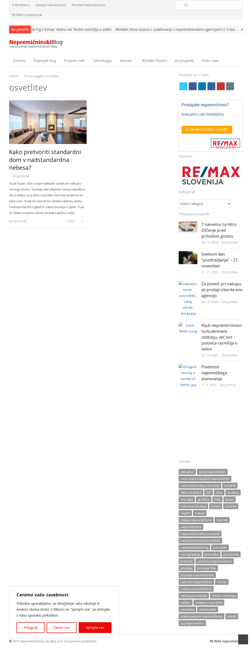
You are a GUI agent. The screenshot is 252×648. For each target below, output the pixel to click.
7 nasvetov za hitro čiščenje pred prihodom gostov (218, 230)
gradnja (203, 499)
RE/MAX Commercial (27, 15)
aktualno (187, 472)
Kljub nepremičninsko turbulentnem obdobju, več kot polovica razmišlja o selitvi (221, 337)
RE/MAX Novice (154, 60)
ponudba (212, 554)
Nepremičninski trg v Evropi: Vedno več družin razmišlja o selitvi (61, 29)
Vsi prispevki (184, 60)
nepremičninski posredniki (200, 540)
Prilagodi (30, 627)
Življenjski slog (44, 60)
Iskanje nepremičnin (51, 5)
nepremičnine (191, 527)
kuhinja (230, 506)
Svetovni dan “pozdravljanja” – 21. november (219, 260)
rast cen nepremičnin (196, 582)
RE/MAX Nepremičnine (88, 5)
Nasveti (126, 60)
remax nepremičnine (196, 589)
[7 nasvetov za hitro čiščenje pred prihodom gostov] (188, 224)
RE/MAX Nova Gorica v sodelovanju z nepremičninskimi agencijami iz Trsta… (176, 29)
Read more (18, 221)
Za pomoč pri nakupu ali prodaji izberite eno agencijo (222, 289)
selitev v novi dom (208, 602)
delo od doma (191, 492)
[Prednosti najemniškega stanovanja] (188, 367)
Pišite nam (210, 60)
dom (219, 492)
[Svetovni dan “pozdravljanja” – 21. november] (188, 254)
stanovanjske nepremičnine (201, 616)
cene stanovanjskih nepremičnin (205, 478)
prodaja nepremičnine (197, 575)
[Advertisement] (211, 426)
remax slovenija (224, 595)
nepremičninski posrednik (200, 534)
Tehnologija (102, 60)
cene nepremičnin (212, 472)
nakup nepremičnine (196, 520)
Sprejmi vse (95, 627)
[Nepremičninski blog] (36, 44)
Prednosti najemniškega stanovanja (214, 372)
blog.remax (21, 176)
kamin (215, 506)
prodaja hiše (206, 568)
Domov (19, 60)
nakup (200, 513)
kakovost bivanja (193, 506)
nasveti (222, 520)
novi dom (220, 547)
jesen (229, 499)
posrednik (231, 554)
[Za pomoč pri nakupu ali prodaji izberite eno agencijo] (188, 284)
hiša (217, 499)
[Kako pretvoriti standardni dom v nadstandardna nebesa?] (48, 103)
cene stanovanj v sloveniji (200, 485)
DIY (208, 492)
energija (187, 499)
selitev (185, 602)
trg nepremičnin (192, 623)
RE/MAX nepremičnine (226, 641)
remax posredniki (194, 595)
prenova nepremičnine (215, 561)
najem (185, 513)
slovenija (187, 609)
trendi (231, 616)
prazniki (187, 561)
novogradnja (190, 554)
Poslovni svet (74, 60)
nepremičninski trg (194, 547)
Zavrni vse (61, 627)
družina (233, 492)
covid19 (230, 485)
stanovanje (207, 609)
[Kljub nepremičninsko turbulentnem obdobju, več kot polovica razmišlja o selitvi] (188, 325)
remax (222, 582)
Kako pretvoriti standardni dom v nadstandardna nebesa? (45, 160)
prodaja (186, 568)
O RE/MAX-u (21, 5)
